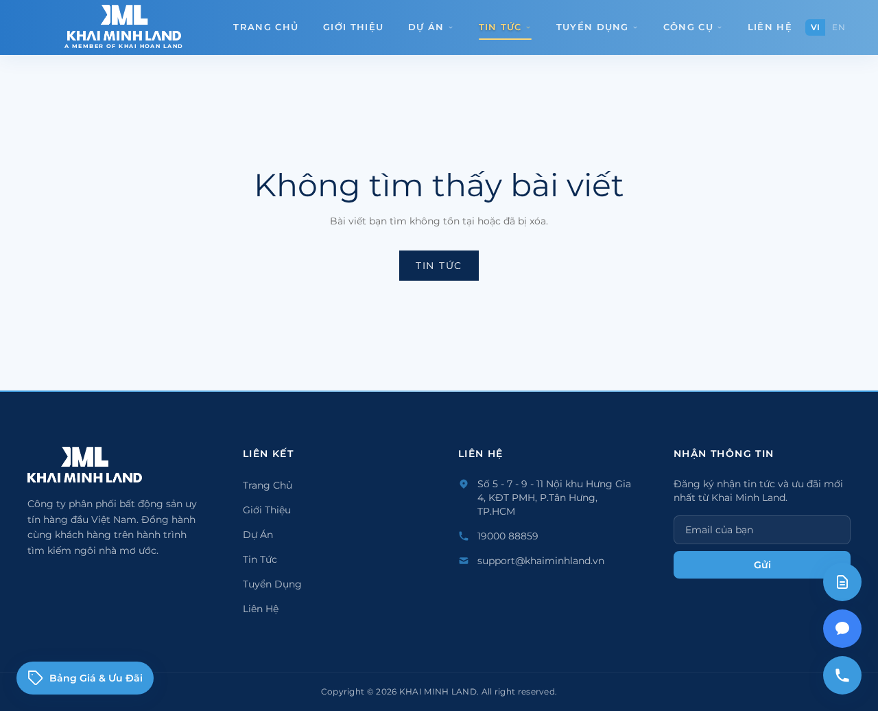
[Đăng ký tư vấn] (842, 582)
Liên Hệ (770, 26)
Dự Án (426, 26)
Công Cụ (688, 26)
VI (815, 27)
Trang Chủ (265, 26)
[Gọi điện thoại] (842, 675)
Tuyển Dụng (592, 26)
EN (838, 27)
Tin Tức (500, 26)
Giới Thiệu (353, 26)
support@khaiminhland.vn (540, 561)
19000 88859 (507, 536)
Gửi (762, 565)
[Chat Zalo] (842, 628)
